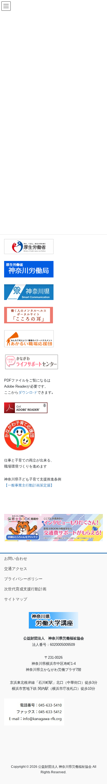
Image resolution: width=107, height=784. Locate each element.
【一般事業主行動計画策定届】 (29, 485)
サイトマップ (15, 599)
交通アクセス (15, 568)
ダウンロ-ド (27, 392)
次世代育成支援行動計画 (25, 589)
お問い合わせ (15, 558)
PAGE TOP (99, 755)
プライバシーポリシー (23, 579)
